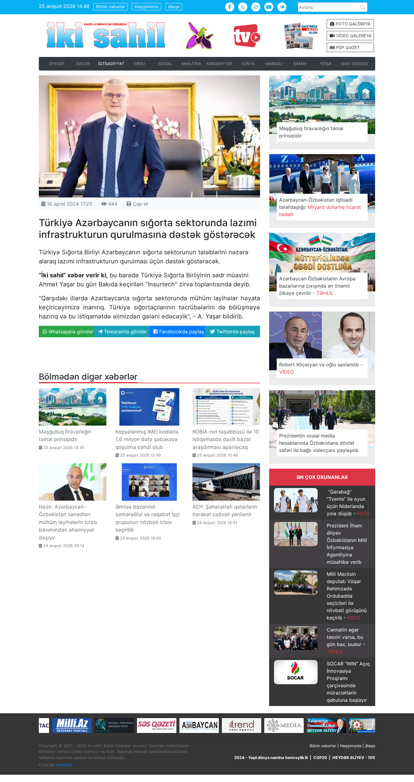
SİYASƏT (57, 63)
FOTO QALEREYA (352, 23)
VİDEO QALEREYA (353, 35)
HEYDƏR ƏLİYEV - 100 (353, 757)
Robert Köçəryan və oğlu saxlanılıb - (320, 368)
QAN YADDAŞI (354, 63)
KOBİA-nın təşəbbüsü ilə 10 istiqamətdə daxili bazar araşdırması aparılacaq (225, 439)
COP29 (320, 757)
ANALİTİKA (191, 63)
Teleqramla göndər (124, 331)
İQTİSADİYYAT (111, 63)
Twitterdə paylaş (235, 331)
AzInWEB (63, 765)
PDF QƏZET (347, 47)
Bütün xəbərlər (110, 6)
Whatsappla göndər (70, 331)
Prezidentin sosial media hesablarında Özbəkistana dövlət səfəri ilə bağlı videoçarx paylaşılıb (319, 443)
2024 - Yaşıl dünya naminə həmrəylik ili (271, 757)
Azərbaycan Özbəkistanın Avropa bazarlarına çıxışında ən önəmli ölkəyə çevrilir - (317, 286)
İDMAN (299, 63)
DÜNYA (248, 63)
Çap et (139, 204)
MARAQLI (273, 63)
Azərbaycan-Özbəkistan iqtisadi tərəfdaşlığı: (320, 207)
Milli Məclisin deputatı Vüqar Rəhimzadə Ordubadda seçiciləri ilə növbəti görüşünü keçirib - (347, 596)
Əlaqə (173, 6)
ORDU (139, 63)
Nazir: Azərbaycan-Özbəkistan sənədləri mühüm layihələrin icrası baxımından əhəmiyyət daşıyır (68, 522)
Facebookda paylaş (181, 331)
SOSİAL (165, 63)
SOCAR (82, 63)
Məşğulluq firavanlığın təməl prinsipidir (311, 132)
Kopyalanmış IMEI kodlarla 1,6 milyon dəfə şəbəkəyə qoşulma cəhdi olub (147, 439)
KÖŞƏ (325, 63)
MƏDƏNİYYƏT (220, 63)
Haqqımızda (147, 6)
